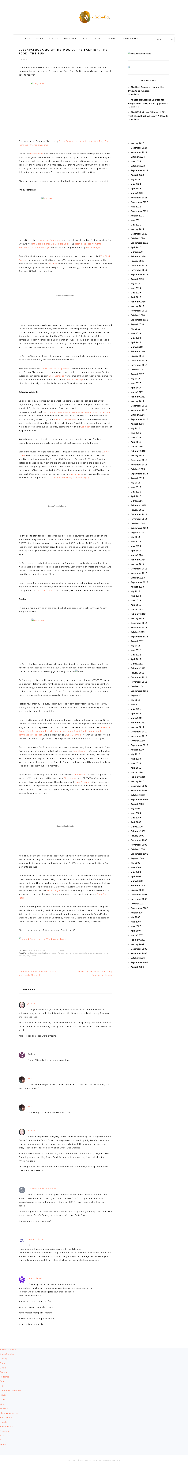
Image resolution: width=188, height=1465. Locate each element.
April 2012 (136, 659)
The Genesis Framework (109, 1460)
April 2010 (136, 768)
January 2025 (137, 143)
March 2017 (137, 392)
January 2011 (137, 727)
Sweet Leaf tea (73, 734)
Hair (2, 1385)
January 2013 (137, 618)
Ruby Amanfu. (82, 782)
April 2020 (136, 247)
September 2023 (139, 170)
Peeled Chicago (75, 379)
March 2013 (137, 609)
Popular (4, 1422)
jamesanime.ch (35, 1278)
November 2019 (139, 270)
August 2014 (137, 532)
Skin (2, 1435)
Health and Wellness (10, 1390)
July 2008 (135, 863)
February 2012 (138, 668)
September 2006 (139, 962)
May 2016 (136, 437)
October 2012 (138, 632)
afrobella (135, 94)
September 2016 (139, 419)
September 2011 (139, 691)
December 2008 (139, 840)
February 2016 (138, 451)
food (67, 953)
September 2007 (139, 908)
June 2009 (136, 813)
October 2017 (138, 369)
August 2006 (137, 967)
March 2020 (137, 252)
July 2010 (135, 754)
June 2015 (136, 487)
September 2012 (139, 636)
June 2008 (136, 867)
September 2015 (139, 473)
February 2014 (138, 559)
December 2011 (139, 677)
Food (2, 1381)
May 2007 (136, 926)
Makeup (4, 1408)
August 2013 (137, 586)
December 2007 (139, 894)
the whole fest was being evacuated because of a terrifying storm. (77, 412)
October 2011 (138, 686)
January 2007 (137, 944)
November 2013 (139, 573)
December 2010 (139, 731)
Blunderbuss (70, 778)
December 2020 (139, 233)
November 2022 (139, 197)
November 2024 (139, 152)
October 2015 (138, 469)
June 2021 (136, 220)
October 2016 (138, 414)
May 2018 (136, 338)
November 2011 (139, 682)
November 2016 (139, 410)
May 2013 (136, 600)
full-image (73, 953)
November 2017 (139, 365)
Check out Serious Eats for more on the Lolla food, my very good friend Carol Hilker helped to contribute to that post (65, 731)
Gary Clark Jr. (79, 751)
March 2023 (137, 193)
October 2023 (138, 166)
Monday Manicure (9, 1413)
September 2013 (139, 582)
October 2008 (138, 849)
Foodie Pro (90, 1460)
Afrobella (94, 16)
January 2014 (137, 564)
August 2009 (137, 804)
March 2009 (137, 826)
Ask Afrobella (7, 1354)
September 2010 (139, 745)
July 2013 (135, 591)
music (99, 953)
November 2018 (139, 310)
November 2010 (139, 736)
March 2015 (137, 500)
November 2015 (139, 464)
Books (3, 1367)
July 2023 (135, 179)
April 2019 (136, 297)
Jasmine (32, 1003)
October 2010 (138, 740)
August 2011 (137, 695)
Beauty (3, 1358)
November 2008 (139, 844)
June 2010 (136, 758)
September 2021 (139, 211)
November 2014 (139, 519)
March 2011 (137, 718)
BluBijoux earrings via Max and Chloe (51, 243)
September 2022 (139, 202)
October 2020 (138, 238)
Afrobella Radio (8, 1349)
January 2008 (137, 890)
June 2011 (136, 704)
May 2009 (136, 817)
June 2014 (136, 541)
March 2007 (137, 935)
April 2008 (136, 876)
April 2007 (136, 930)
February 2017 (138, 396)
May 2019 (136, 292)
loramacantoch (35, 1239)
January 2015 (137, 510)
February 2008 (138, 885)
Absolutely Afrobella (36, 953)
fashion (54, 953)
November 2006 (139, 953)
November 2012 (139, 627)
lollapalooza (92, 953)
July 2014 (135, 537)
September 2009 (139, 799)
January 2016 (137, 455)
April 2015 (136, 496)
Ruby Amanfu (31, 956)
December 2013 (139, 568)
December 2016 (139, 405)
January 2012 (137, 672)
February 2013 (138, 614)
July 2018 (135, 329)
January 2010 (137, 781)
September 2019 (139, 274)
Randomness (61, 950)
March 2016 (137, 446)
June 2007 (136, 921)
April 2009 (136, 822)
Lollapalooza (37, 153)
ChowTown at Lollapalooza (56, 368)
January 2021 (137, 229)
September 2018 (139, 319)
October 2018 (138, 315)
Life (2, 1404)
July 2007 (135, 917)
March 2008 (137, 881)
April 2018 (136, 342)
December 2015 (139, 460)
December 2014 (139, 514)
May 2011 (136, 709)
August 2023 (137, 175)
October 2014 (138, 523)
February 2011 (138, 722)
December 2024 (139, 147)
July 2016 (135, 428)
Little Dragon (54, 890)
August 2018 (137, 324)
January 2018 (137, 356)
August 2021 (137, 215)
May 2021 (136, 224)
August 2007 (137, 912)
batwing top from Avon (48, 240)
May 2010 (136, 763)
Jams (44, 950)
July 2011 (135, 700)
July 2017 (135, 378)
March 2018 (137, 347)
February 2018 (138, 351)
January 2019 (137, 306)
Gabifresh (85, 426)
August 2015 (137, 478)
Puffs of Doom (45, 590)
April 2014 (136, 550)
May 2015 (136, 491)
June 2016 (136, 433)
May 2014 (136, 546)
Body (2, 1363)
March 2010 (137, 772)
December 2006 (139, 949)
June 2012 (136, 650)
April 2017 (136, 387)
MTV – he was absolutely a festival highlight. (69, 477)
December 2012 (139, 623)
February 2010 (138, 777)
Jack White (79, 774)
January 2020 (137, 261)
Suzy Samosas (56, 376)
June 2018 (136, 333)
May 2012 (136, 654)
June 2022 (136, 206)
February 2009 (138, 831)
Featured (37, 950)
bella (30, 1078)
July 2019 (135, 283)
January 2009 (137, 835)
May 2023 (136, 184)
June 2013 (136, 596)
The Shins (52, 263)
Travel (3, 1444)
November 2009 (139, 790)
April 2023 (136, 188)
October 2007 (138, 903)
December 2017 (139, 360)
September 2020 (139, 243)
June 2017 (136, 383)
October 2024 (138, 157)
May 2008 (136, 872)
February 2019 (138, 301)
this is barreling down (65, 419)
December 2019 (139, 265)
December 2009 (139, 786)
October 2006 (138, 958)
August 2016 (137, 424)
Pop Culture (51, 950)
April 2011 (136, 713)
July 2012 (135, 645)
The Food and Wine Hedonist (42, 1188)
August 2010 (137, 749)
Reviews (4, 1431)
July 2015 (135, 482)
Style (2, 1440)
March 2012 (137, 663)
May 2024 (136, 161)
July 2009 (135, 808)
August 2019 (137, 279)
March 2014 (137, 555)
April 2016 (136, 442)
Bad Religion (75, 474)
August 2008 (137, 858)
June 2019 (136, 288)
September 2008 (139, 854)
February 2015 (138, 505)
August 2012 (137, 641)
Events (30, 950)
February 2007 (138, 939)
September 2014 (139, 528)
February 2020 (138, 256)
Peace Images (93, 247)
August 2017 (137, 374)
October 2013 (138, 577)
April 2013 (136, 605)
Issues (3, 1395)
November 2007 (139, 899)
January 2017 (137, 401)
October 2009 (138, 795)
